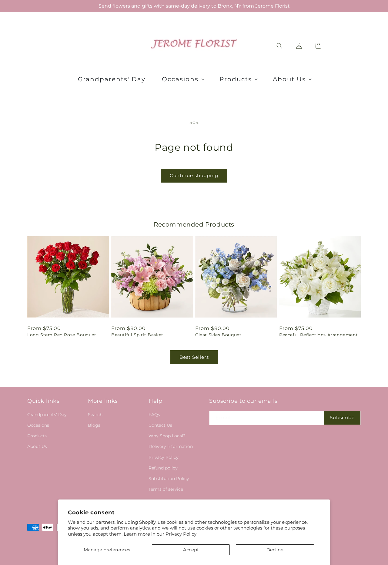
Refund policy (163, 468)
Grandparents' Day (47, 414)
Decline (274, 550)
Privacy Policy (181, 534)
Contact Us (160, 425)
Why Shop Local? (167, 436)
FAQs (154, 414)
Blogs (94, 425)
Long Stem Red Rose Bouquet (61, 335)
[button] (182, 79)
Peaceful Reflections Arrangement (318, 335)
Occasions (38, 425)
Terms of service (166, 489)
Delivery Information (171, 446)
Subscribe (342, 417)
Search (95, 414)
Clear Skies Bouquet (218, 335)
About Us (37, 446)
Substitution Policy (169, 478)
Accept (191, 550)
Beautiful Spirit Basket (137, 335)
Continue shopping (194, 175)
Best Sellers (194, 357)
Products (37, 436)
